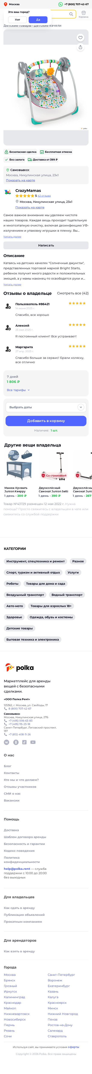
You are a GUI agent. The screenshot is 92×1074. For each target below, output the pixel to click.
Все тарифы (16, 390)
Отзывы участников (20, 787)
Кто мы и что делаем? (21, 780)
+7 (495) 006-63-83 (21, 720)
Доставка (11, 830)
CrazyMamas (28, 190)
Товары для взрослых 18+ (51, 606)
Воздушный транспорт (25, 595)
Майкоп (10, 1008)
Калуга (53, 997)
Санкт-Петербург (61, 975)
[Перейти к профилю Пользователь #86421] (8, 306)
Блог (7, 766)
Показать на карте (20, 180)
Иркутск (10, 991)
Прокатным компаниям (23, 922)
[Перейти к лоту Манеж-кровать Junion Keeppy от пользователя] (19, 483)
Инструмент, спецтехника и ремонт (35, 561)
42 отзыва (44, 195)
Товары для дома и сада (45, 584)
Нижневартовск (17, 1014)
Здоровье (14, 617)
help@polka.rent (17, 869)
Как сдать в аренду (19, 908)
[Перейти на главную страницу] (19, 668)
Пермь (9, 1025)
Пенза (52, 1019)
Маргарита (24, 347)
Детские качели (47, 26)
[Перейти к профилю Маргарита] (8, 349)
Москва (10, 975)
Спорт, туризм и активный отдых (33, 572)
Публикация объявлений (24, 915)
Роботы (12, 584)
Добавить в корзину (46, 421)
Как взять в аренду (19, 951)
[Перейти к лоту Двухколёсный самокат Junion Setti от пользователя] (53, 483)
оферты (73, 1047)
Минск (53, 1008)
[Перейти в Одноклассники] (15, 742)
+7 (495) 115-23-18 (19, 724)
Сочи (8, 1036)
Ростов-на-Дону (60, 1025)
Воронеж (55, 980)
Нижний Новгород (63, 1014)
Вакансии (11, 800)
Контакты (11, 773)
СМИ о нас (12, 794)
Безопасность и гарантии (24, 844)
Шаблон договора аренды (25, 837)
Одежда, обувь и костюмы (51, 617)
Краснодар (12, 1003)
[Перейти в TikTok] (24, 742)
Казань (53, 991)
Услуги (73, 572)
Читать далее (12, 236)
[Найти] (71, 14)
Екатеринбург (59, 986)
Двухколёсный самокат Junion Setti (53, 489)
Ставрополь (57, 1036)
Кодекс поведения (19, 851)
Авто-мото (14, 606)
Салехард (55, 1031)
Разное (78, 561)
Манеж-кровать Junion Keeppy (15, 489)
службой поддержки (42, 514)
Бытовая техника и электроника (32, 639)
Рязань (9, 1031)
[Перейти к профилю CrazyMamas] (7, 192)
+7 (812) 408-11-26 (20, 734)
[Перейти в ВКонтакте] (6, 742)
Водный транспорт (67, 595)
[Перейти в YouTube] (33, 742)
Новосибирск (15, 1019)
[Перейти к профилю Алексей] (8, 327)
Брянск (9, 980)
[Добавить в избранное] (80, 37)
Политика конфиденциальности (22, 860)
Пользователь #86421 (32, 304)
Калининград (14, 997)
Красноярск (57, 1003)
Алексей (22, 325)
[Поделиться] (80, 47)
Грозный (10, 986)
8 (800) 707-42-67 (20, 708)
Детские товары (17, 26)
